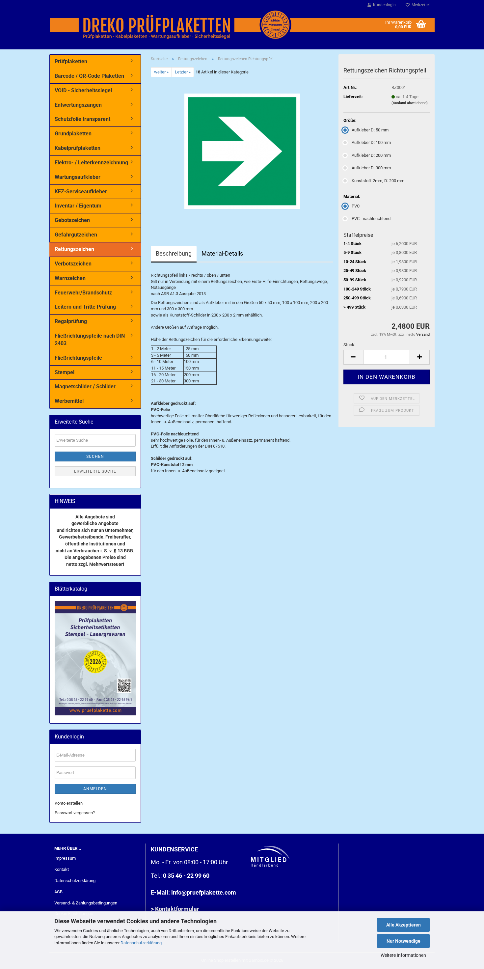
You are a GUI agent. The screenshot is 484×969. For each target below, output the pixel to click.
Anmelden (95, 789)
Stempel (64, 372)
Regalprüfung (71, 321)
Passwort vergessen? (75, 812)
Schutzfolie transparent (82, 119)
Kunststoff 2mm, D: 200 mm (378, 180)
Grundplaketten (73, 133)
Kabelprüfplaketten (77, 148)
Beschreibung (174, 253)
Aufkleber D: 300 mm (371, 167)
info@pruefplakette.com (203, 892)
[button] (353, 357)
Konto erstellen (69, 803)
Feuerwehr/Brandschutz (83, 293)
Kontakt (61, 869)
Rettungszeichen (74, 249)
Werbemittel (69, 401)
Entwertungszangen (78, 105)
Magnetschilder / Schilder (85, 386)
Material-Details (222, 253)
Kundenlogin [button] (383, 5)
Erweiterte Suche (95, 471)
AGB (58, 891)
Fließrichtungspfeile (78, 358)
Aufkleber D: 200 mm (371, 155)
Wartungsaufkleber (77, 177)
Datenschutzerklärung (141, 942)
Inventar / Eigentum (78, 206)
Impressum (65, 858)
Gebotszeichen (72, 220)
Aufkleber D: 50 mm (370, 129)
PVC (356, 206)
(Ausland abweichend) (409, 103)
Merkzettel (420, 5)
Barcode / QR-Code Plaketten (89, 76)
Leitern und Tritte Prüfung (85, 307)
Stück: (349, 344)
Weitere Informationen (403, 955)
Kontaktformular (177, 908)
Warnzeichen (70, 278)
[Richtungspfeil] (242, 151)
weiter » (161, 71)
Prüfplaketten (71, 61)
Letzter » (183, 71)
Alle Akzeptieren (403, 924)
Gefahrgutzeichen (76, 235)
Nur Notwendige (403, 941)
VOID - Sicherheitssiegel (83, 90)
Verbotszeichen (73, 264)
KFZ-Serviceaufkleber (81, 191)
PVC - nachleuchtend (371, 218)
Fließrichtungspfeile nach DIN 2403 (90, 339)
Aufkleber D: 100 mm (371, 142)
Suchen (95, 456)
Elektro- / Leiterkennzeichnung (91, 162)
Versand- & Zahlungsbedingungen (85, 902)
